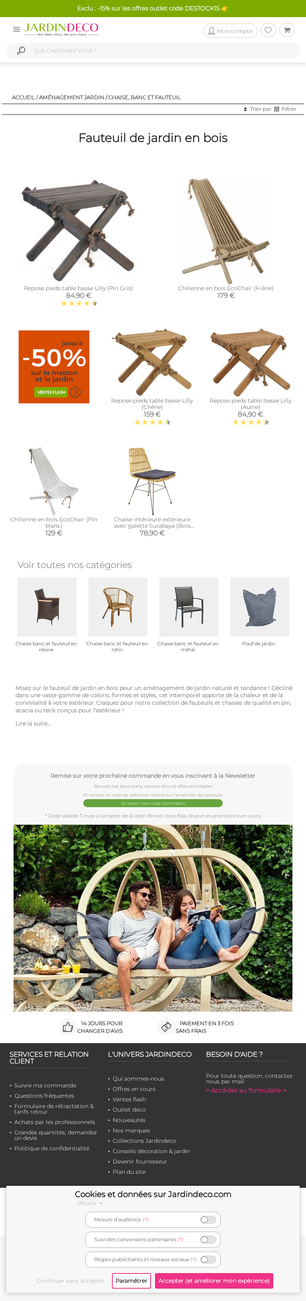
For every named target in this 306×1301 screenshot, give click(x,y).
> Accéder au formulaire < (246, 1090)
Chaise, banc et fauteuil (144, 97)
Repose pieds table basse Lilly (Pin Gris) (78, 288)
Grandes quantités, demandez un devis (55, 1135)
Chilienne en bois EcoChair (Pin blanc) (53, 522)
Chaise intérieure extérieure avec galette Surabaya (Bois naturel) (152, 526)
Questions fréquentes (44, 1095)
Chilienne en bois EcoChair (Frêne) (226, 288)
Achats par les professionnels (54, 1122)
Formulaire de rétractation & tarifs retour (54, 1109)
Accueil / (25, 97)
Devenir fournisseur (140, 1161)
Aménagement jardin (71, 97)
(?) (146, 1219)
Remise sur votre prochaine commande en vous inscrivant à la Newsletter (153, 775)
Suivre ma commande (45, 1085)
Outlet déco (129, 1109)
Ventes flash (129, 1099)
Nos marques (131, 1130)
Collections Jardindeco (144, 1140)
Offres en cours (134, 1089)
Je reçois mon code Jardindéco (153, 803)
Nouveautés (129, 1120)
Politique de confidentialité (51, 1148)
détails (87, 1203)
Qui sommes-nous (138, 1078)
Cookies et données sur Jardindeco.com (153, 1194)
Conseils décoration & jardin (151, 1151)
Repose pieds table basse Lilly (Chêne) (152, 404)
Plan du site (129, 1171)
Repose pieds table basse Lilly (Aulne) (250, 404)
